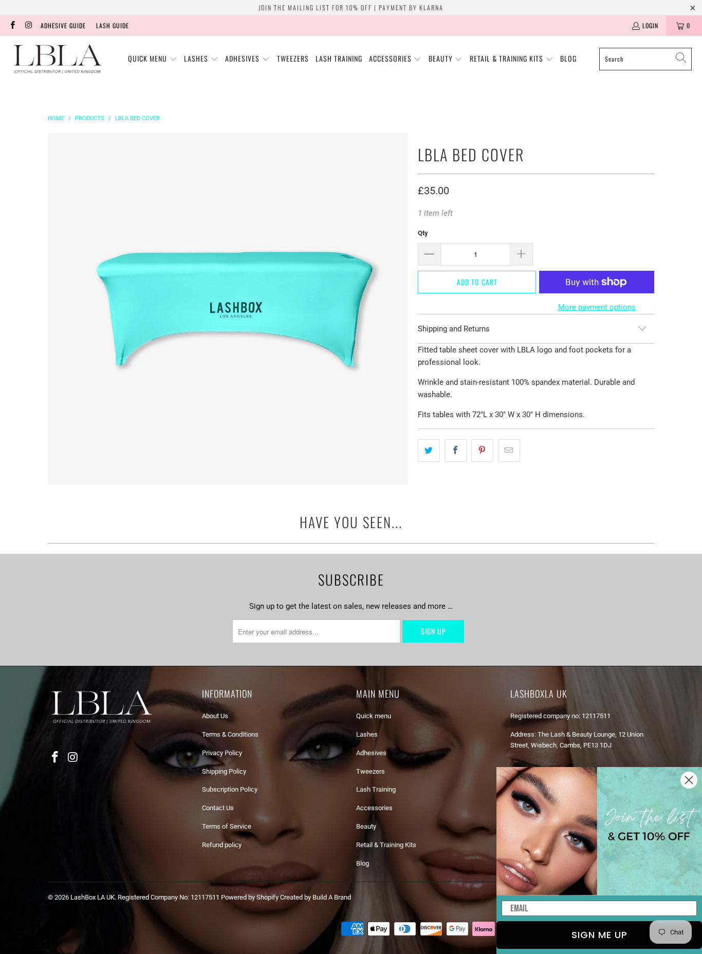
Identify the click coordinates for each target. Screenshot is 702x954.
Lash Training (376, 789)
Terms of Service (226, 826)
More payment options (597, 307)
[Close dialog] (689, 780)
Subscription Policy (229, 789)
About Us (215, 716)
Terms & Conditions (230, 734)
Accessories (374, 808)
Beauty (366, 826)
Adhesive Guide (63, 25)
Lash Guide (112, 25)
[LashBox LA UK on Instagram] (28, 25)
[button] (152, 59)
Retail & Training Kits (386, 845)
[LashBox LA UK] (57, 59)
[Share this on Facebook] (456, 450)
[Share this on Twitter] (429, 450)
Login (650, 25)
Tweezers (370, 771)
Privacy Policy (222, 753)
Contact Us (218, 808)
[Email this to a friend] (509, 450)
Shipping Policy (224, 771)
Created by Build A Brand (315, 897)
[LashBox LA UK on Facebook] (12, 25)
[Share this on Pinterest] (482, 450)
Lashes (367, 734)
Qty (423, 233)
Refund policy (222, 845)
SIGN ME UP (599, 934)
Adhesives (371, 753)
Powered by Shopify (250, 897)
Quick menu (373, 716)
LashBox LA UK (92, 897)
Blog (362, 863)
